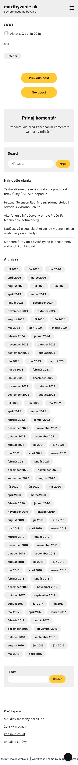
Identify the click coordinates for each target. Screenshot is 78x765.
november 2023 (18, 344)
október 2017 (16, 595)
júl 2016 (38, 645)
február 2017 (16, 620)
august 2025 (16, 285)
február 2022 (16, 419)
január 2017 (41, 620)
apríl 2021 (35, 453)
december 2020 (18, 469)
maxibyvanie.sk (20, 7)
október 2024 (46, 311)
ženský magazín (15, 726)
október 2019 (46, 511)
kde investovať (14, 734)
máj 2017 (13, 612)
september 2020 (18, 478)
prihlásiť (45, 131)
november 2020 (48, 469)
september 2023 (18, 352)
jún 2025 (59, 285)
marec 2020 (38, 495)
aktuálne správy (15, 742)
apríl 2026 (14, 277)
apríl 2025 (14, 294)
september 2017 (44, 595)
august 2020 (47, 478)
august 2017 (16, 603)
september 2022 (18, 394)
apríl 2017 (35, 612)
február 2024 (16, 336)
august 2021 (16, 444)
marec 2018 (58, 570)
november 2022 (18, 386)
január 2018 (41, 578)
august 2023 (47, 352)
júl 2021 (38, 444)
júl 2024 (39, 319)
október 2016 (16, 637)
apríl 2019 (35, 528)
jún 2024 (59, 319)
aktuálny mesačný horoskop (24, 719)
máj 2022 (55, 403)
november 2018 (47, 545)
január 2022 (42, 419)
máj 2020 (55, 486)
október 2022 (46, 386)
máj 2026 (55, 269)
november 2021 (47, 428)
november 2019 (18, 511)
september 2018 (44, 553)
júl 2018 (38, 561)
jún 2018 (58, 561)
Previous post (39, 78)
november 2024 (18, 311)
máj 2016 (14, 653)
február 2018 (16, 578)
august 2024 (16, 319)
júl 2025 (39, 285)
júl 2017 (38, 603)
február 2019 (16, 536)
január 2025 (15, 302)
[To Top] (68, 757)
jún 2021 (58, 444)
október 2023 (46, 344)
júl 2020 (13, 486)
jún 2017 (58, 603)
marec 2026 (38, 277)
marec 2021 (58, 453)
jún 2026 (33, 269)
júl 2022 (13, 403)
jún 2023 (13, 361)
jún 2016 (58, 645)
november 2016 (47, 628)
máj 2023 (35, 361)
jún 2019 (58, 520)
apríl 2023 (57, 361)
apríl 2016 (35, 653)
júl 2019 (38, 520)
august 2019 (16, 520)
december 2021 (18, 428)
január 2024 (42, 336)
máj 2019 (14, 528)
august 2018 (16, 561)
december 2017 (18, 586)
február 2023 (41, 369)
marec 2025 (38, 294)
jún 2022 (33, 403)
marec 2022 (38, 411)
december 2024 (43, 302)
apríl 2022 (14, 411)
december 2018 (18, 545)
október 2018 (16, 553)
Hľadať (12, 671)
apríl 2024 (36, 327)
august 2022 (47, 394)
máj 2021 (14, 453)
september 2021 (44, 436)
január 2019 (41, 536)
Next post (39, 92)
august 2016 (16, 645)
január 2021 (41, 461)
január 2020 (42, 503)
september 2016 (44, 637)
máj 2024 (14, 327)
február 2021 (16, 461)
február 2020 (16, 503)
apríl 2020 (14, 495)
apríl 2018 (35, 570)
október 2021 (16, 436)
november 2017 (47, 586)
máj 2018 (14, 570)
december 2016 (18, 628)
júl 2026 (13, 269)
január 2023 (15, 377)
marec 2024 (60, 327)
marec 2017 (58, 612)
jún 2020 (33, 486)
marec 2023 (15, 369)
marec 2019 (58, 528)
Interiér (12, 56)
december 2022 (43, 377)
